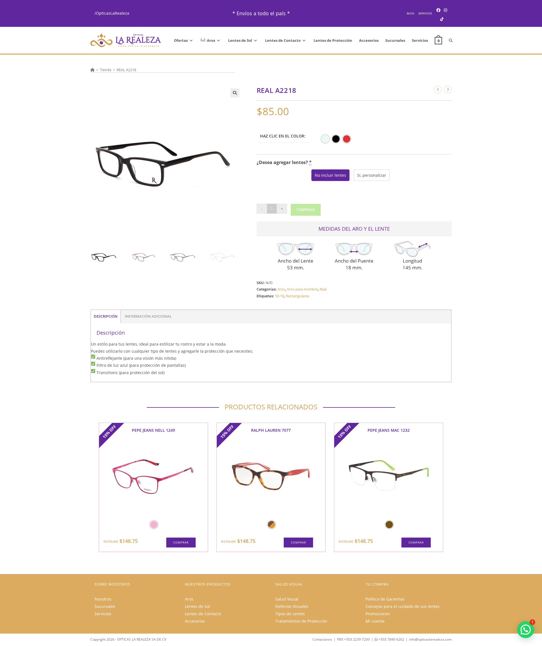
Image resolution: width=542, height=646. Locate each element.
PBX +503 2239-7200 (353, 639)
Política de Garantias (385, 599)
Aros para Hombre (302, 289)
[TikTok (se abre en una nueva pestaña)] (441, 19)
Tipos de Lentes (290, 613)
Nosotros (103, 599)
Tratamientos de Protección (301, 621)
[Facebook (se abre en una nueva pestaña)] (438, 10)
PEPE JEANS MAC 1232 (389, 430)
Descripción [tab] (105, 316)
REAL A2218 (126, 69)
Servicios (425, 13)
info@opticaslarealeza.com (430, 639)
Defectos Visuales (291, 606)
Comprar (305, 209)
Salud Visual (286, 599)
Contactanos (322, 639)
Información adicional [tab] (148, 316)
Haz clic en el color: (282, 136)
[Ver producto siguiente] (448, 89)
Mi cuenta (375, 621)
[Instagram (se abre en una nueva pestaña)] (445, 10)
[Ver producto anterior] (438, 89)
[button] (234, 92)
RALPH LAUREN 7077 (271, 430)
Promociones (378, 613)
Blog (410, 13)
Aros (281, 289)
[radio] (325, 139)
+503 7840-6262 (391, 639)
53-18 (279, 295)
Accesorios (195, 621)
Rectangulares (297, 295)
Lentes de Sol (197, 606)
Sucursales (105, 606)
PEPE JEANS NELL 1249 (153, 430)
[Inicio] (92, 69)
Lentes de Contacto (203, 613)
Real (323, 289)
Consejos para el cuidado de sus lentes (403, 606)
